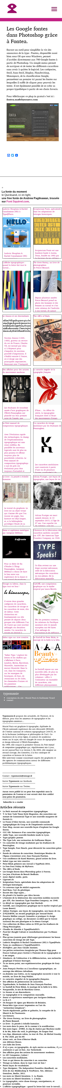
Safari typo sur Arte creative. (16, 861)
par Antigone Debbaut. (29, 997)
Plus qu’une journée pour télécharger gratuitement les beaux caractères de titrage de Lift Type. (31, 938)
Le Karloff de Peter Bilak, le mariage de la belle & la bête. (30, 986)
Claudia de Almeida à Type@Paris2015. (21, 929)
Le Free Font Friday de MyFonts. (18, 866)
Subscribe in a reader (13, 802)
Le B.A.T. (7, 1000)
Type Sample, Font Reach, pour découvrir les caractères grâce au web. (32, 849)
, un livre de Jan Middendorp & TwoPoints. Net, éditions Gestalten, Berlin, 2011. (30, 1071)
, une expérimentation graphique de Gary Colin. (31, 964)
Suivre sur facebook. (17, 781)
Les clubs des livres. (12, 1044)
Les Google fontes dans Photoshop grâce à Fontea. (27, 871)
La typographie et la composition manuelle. (24, 994)
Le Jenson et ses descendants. (17, 992)
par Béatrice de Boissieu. (24, 1002)
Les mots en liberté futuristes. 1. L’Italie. (22, 1078)
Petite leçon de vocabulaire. (16, 1065)
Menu (54, 9)
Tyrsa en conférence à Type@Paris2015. (22, 945)
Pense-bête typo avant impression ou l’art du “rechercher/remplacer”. (24, 1006)
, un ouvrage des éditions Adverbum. (29, 970)
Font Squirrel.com (17, 201)
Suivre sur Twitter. (16, 786)
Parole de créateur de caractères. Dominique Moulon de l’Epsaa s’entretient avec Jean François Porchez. (29, 854)
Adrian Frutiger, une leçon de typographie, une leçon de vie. (32, 910)
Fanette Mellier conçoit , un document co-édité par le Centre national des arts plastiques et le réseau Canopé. (30, 919)
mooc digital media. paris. (15, 876)
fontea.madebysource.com (22, 99)
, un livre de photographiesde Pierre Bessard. (24, 1019)
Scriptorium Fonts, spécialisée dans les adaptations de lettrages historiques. (28, 883)
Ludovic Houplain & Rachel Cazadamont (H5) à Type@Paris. (32, 942)
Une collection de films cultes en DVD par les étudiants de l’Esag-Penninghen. (30, 925)
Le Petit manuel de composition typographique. (25, 811)
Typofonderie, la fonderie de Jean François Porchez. (27, 984)
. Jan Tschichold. (32, 1048)
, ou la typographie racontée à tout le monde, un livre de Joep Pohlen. (31, 975)
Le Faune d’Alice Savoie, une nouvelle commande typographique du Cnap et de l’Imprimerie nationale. (28, 823)
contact (10, 700)
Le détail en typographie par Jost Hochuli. (23, 903)
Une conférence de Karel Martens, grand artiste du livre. (30, 858)
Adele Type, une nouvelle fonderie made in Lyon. (26, 834)
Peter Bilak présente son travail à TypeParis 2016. (26, 863)
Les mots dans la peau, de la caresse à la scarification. (29, 1026)
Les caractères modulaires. (15, 1057)
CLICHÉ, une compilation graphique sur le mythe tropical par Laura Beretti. (32, 907)
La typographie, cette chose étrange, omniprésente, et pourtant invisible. (29, 1082)
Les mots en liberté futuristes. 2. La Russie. (23, 1076)
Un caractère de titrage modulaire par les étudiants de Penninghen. (29, 844)
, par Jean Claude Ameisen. (20, 947)
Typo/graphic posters (13, 837)
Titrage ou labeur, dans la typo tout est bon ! (24, 1062)
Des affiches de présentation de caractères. (23, 981)
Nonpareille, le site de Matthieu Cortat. (22, 989)
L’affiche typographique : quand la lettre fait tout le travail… (32, 1086)
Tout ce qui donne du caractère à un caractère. (25, 1060)
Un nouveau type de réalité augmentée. (22, 887)
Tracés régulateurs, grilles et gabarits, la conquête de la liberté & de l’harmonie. (29, 1012)
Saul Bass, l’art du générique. (16, 889)
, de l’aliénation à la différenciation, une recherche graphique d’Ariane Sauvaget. (32, 959)
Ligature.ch (8, 879)
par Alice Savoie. (21, 895)
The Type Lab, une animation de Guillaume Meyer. (27, 840)
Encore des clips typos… (14, 892)
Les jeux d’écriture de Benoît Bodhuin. (21, 874)
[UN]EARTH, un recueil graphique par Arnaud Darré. (28, 913)
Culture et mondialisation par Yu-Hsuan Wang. (30, 933)
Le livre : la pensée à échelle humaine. (21, 1023)
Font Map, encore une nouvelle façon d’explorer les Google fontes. (31, 828)
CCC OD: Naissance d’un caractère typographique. (27, 832)
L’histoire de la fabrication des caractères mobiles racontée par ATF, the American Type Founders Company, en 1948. (31, 899)
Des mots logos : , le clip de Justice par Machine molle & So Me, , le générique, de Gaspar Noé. (32, 1030)
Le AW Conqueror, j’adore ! (15, 1055)
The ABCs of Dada (11, 869)
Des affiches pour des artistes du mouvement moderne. (29, 1052)
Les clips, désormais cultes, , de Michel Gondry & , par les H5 (32, 1035)
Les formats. (8, 1015)
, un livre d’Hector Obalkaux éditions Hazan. (19, 1040)
